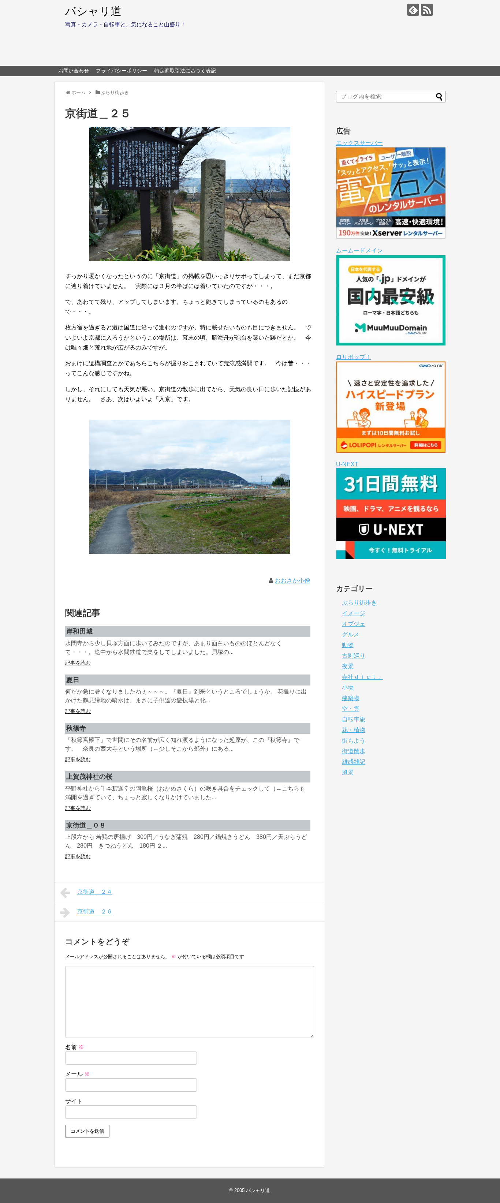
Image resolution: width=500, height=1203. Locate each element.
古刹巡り (353, 656)
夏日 (72, 680)
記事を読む (78, 663)
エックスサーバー (359, 143)
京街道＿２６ (94, 911)
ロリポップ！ (353, 357)
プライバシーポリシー (121, 71)
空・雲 (350, 709)
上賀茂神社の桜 (89, 776)
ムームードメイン (359, 250)
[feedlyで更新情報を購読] (413, 10)
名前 (74, 1047)
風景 (348, 772)
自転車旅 (353, 719)
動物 (348, 645)
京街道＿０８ (86, 825)
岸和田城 (79, 631)
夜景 (348, 666)
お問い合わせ (73, 71)
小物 (348, 687)
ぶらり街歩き (359, 602)
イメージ (353, 613)
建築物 (350, 698)
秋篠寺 (76, 728)
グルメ (350, 634)
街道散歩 (353, 751)
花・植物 (353, 730)
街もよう (353, 740)
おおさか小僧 (292, 581)
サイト (74, 1101)
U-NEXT (347, 464)
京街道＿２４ (94, 892)
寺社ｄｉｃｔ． (362, 677)
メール (77, 1074)
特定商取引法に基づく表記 (185, 71)
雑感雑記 (353, 762)
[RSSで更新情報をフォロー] (427, 10)
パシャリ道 (93, 11)
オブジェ (353, 624)
